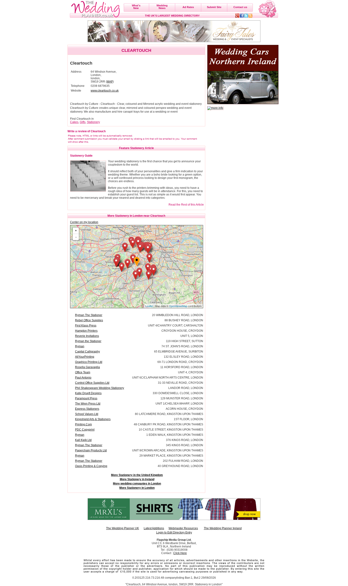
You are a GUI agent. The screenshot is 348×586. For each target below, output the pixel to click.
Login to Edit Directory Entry (174, 532)
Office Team (82, 372)
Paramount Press (86, 398)
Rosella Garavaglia (87, 367)
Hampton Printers (86, 330)
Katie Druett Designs (88, 393)
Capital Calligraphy (87, 351)
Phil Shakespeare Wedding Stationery (99, 388)
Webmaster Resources (183, 528)
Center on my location (84, 222)
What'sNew (136, 6)
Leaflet (149, 306)
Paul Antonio (83, 377)
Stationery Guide (81, 155)
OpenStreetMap (178, 306)
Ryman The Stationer (88, 315)
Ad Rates (188, 7)
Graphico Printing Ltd (88, 362)
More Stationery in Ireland (137, 479)
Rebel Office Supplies (89, 320)
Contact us (240, 7)
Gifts (82, 122)
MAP (110, 81)
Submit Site (214, 7)
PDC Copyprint (84, 429)
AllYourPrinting (84, 356)
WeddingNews (162, 6)
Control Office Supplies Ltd (92, 382)
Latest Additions (154, 528)
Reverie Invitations (87, 336)
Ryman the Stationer (88, 341)
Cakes (74, 122)
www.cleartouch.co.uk (105, 90)
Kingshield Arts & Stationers (93, 419)
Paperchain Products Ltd (91, 450)
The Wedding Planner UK (122, 528)
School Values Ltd (86, 414)
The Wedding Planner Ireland (223, 528)
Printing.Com (83, 424)
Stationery (93, 122)
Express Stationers (87, 408)
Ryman (79, 346)
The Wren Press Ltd (87, 403)
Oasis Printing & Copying (91, 466)
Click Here (180, 553)
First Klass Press (85, 325)
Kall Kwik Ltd (83, 440)
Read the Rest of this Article (186, 204)
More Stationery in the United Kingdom (137, 475)
